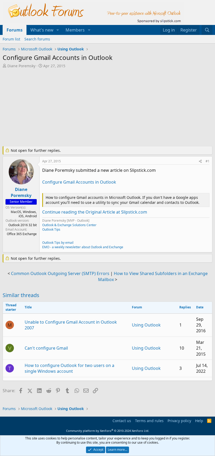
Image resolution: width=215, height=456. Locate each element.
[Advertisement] (107, 107)
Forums (15, 30)
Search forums (37, 39)
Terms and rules (149, 420)
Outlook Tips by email (57, 242)
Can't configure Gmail (46, 348)
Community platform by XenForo (107, 431)
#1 (207, 161)
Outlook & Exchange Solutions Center (69, 225)
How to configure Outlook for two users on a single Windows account (69, 368)
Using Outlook (146, 325)
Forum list (11, 39)
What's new (41, 30)
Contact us (121, 420)
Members (75, 30)
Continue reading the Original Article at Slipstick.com (94, 212)
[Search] (207, 30)
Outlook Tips (51, 229)
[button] (58, 30)
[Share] (200, 161)
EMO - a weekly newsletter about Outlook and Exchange (82, 247)
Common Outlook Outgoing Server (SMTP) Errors (60, 273)
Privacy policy (179, 420)
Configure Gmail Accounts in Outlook (79, 182)
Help (199, 420)
